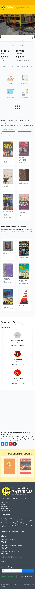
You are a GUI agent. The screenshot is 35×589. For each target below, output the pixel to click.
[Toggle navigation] (3, 2)
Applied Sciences (10, 97)
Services (3, 504)
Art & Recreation (24, 97)
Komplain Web (5, 510)
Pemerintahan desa (25, 132)
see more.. (17, 112)
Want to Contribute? (26, 577)
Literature (10, 83)
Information (4, 502)
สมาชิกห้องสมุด (5, 508)
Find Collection (28, 571)
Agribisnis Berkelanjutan (10, 136)
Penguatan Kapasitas (9, 129)
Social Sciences (24, 83)
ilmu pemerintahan (9, 132)
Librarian (4, 506)
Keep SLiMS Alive (9, 577)
